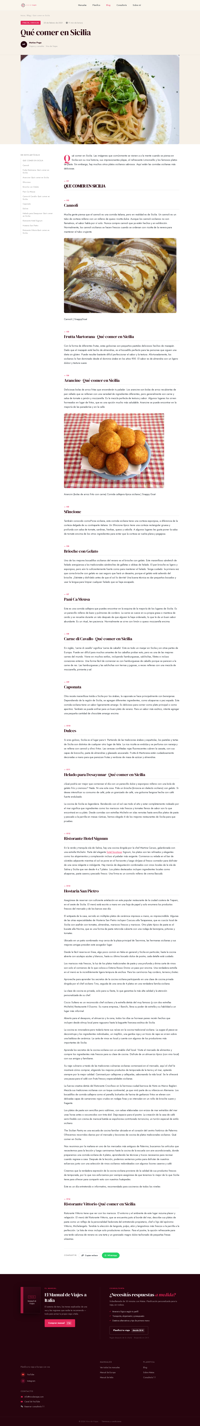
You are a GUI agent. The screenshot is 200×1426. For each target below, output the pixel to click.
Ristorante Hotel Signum (32, 220)
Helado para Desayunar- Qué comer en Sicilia (38, 214)
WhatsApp (112, 1255)
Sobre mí (137, 5)
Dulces (25, 208)
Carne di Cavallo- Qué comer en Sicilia (36, 197)
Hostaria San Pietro (30, 225)
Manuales (82, 5)
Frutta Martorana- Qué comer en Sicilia (36, 171)
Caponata (27, 203)
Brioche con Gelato (31, 186)
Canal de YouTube (32, 1401)
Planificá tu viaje (128, 1330)
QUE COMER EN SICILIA (33, 160)
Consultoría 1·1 (149, 1377)
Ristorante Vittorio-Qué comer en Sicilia (36, 231)
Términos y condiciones (111, 1421)
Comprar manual (59, 1322)
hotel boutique (114, 852)
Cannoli (26, 165)
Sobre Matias (148, 1372)
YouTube (30, 1374)
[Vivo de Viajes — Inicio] (28, 5)
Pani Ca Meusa (29, 191)
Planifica (96, 5)
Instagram (31, 1380)
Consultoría (122, 5)
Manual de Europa (108, 1372)
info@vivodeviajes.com (34, 1396)
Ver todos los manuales (110, 1367)
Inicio (23, 15)
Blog (108, 5)
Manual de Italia (106, 1377)
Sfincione (26, 182)
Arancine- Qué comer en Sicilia (36, 177)
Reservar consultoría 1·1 (34, 1406)
